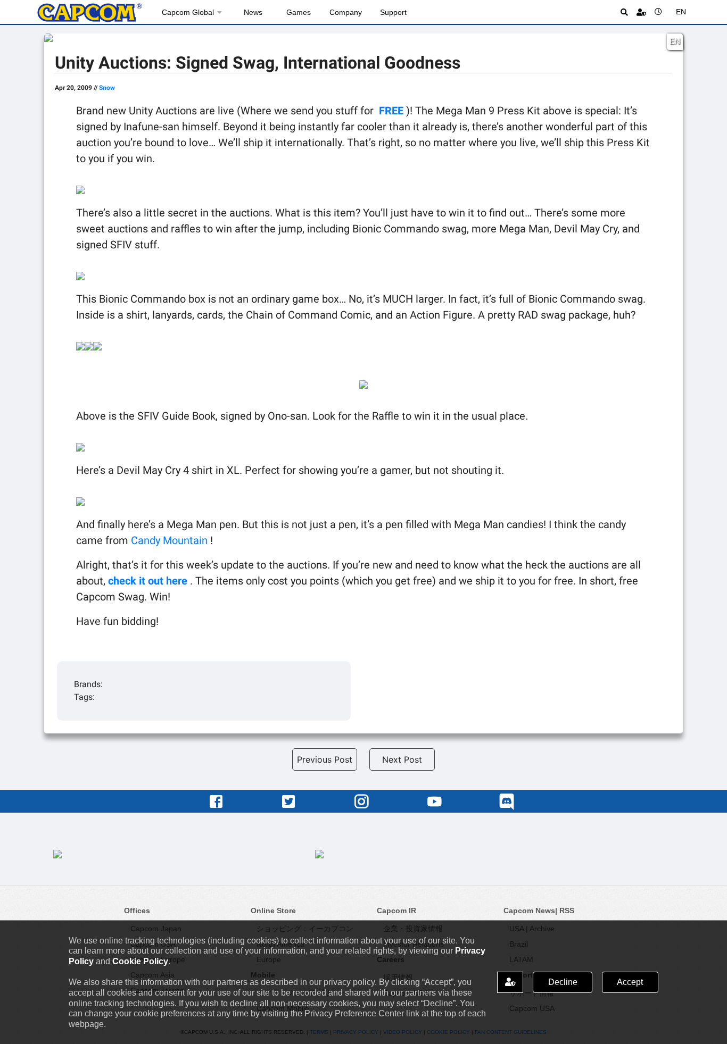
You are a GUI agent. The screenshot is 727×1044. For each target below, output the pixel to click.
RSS (566, 910)
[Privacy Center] (641, 12)
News (253, 12)
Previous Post (324, 759)
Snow (107, 87)
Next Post (402, 759)
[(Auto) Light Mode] (658, 12)
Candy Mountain (170, 540)
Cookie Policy (140, 961)
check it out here (149, 580)
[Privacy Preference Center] (510, 982)
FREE (392, 110)
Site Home (89, 12)
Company (345, 12)
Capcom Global (188, 12)
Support (393, 12)
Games (298, 12)
